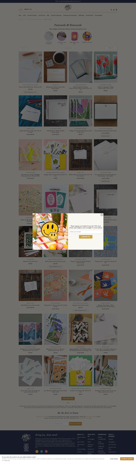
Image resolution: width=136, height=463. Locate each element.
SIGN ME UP (86, 236)
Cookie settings (114, 458)
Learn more (7, 460)
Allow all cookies (127, 458)
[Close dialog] (102, 215)
